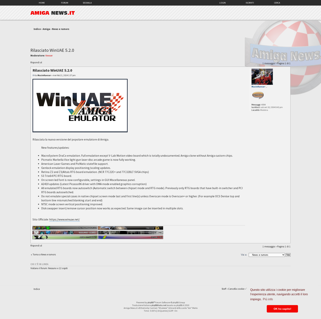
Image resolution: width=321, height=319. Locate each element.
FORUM (64, 2)
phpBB (150, 302)
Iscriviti (250, 2)
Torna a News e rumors (44, 254)
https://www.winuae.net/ (64, 219)
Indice (37, 29)
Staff (224, 288)
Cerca (277, 2)
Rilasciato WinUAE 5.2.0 (52, 50)
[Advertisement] (160, 37)
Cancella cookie (236, 288)
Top (287, 241)
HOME (42, 2)
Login (222, 2)
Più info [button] (268, 299)
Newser (49, 55)
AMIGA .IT (52, 13)
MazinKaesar (44, 75)
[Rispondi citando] (236, 70)
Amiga (46, 29)
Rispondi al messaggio (36, 63)
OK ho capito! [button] (282, 308)
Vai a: (244, 254)
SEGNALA (87, 2)
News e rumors (60, 29)
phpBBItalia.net (158, 305)
